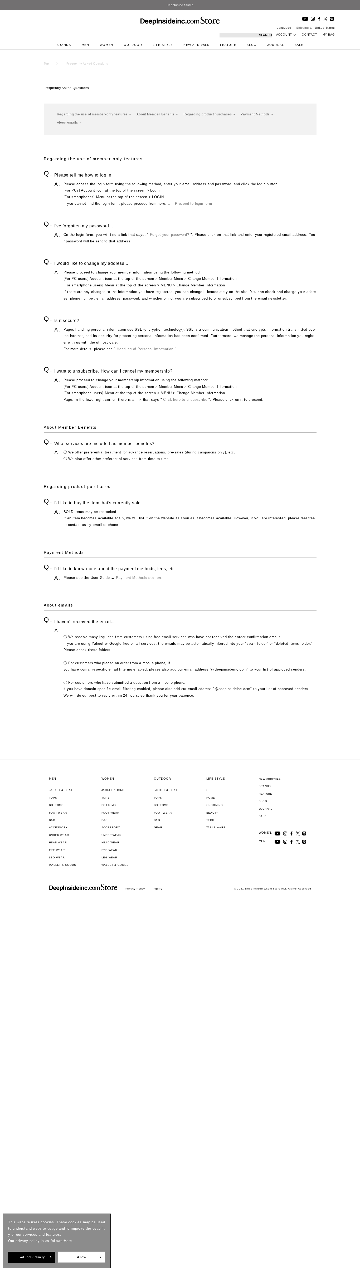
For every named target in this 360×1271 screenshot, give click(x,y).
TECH (210, 820)
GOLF (210, 790)
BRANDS (64, 44)
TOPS (53, 797)
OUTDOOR (133, 44)
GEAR (158, 827)
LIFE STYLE (163, 44)
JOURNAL (275, 44)
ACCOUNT (284, 34)
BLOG (252, 44)
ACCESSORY (58, 827)
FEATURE (228, 44)
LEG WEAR (57, 857)
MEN (85, 44)
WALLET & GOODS (62, 864)
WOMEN (106, 44)
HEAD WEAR (58, 842)
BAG (52, 820)
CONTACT (309, 34)
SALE (299, 44)
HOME (210, 797)
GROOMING (214, 805)
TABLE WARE (216, 827)
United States (325, 27)
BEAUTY (212, 812)
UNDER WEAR (59, 835)
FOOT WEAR (58, 812)
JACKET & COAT (60, 790)
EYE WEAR (57, 850)
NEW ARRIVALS (196, 44)
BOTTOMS (56, 805)
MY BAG (329, 34)
